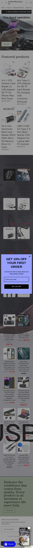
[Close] (29, 256)
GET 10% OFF (16, 286)
